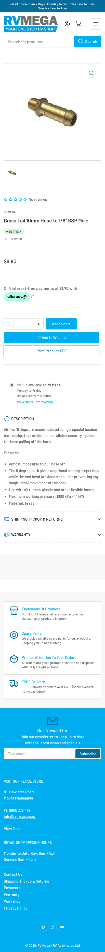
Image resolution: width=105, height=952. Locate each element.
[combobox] (52, 41)
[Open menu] (95, 23)
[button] (16, 199)
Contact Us (13, 874)
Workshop (12, 901)
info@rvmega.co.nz (20, 816)
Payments (12, 887)
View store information (35, 402)
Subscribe (88, 753)
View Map (12, 828)
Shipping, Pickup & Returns (26, 881)
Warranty (11, 894)
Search (91, 41)
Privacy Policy (15, 908)
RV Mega (43, 945)
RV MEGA (10, 212)
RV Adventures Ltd (66, 945)
